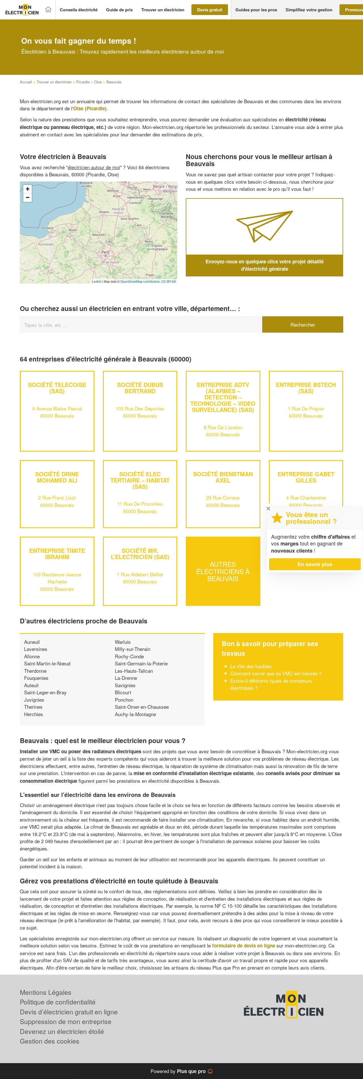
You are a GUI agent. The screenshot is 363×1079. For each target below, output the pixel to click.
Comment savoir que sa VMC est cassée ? (275, 673)
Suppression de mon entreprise (65, 1021)
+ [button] (27, 188)
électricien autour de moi (94, 167)
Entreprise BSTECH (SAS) (306, 387)
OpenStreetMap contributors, (141, 281)
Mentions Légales (45, 992)
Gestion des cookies (49, 1041)
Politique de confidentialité (58, 1001)
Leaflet (96, 281)
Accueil (26, 81)
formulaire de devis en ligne (243, 945)
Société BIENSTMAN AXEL (223, 477)
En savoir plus (314, 564)
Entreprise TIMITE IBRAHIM (57, 553)
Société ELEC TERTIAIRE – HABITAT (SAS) (140, 480)
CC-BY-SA (168, 281)
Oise (98, 81)
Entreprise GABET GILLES (306, 477)
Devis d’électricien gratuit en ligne (69, 1011)
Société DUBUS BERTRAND (140, 387)
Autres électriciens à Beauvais (223, 571)
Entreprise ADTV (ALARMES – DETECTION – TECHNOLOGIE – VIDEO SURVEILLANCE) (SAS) (223, 397)
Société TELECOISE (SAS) (57, 387)
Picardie (83, 81)
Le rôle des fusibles (251, 666)
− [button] (27, 197)
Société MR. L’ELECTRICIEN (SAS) (140, 553)
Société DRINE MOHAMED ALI (57, 477)
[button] (79, 9)
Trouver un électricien (54, 81)
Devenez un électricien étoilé (62, 1031)
